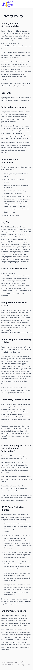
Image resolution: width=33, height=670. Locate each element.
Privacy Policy (21, 662)
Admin (28, 665)
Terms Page (21, 665)
